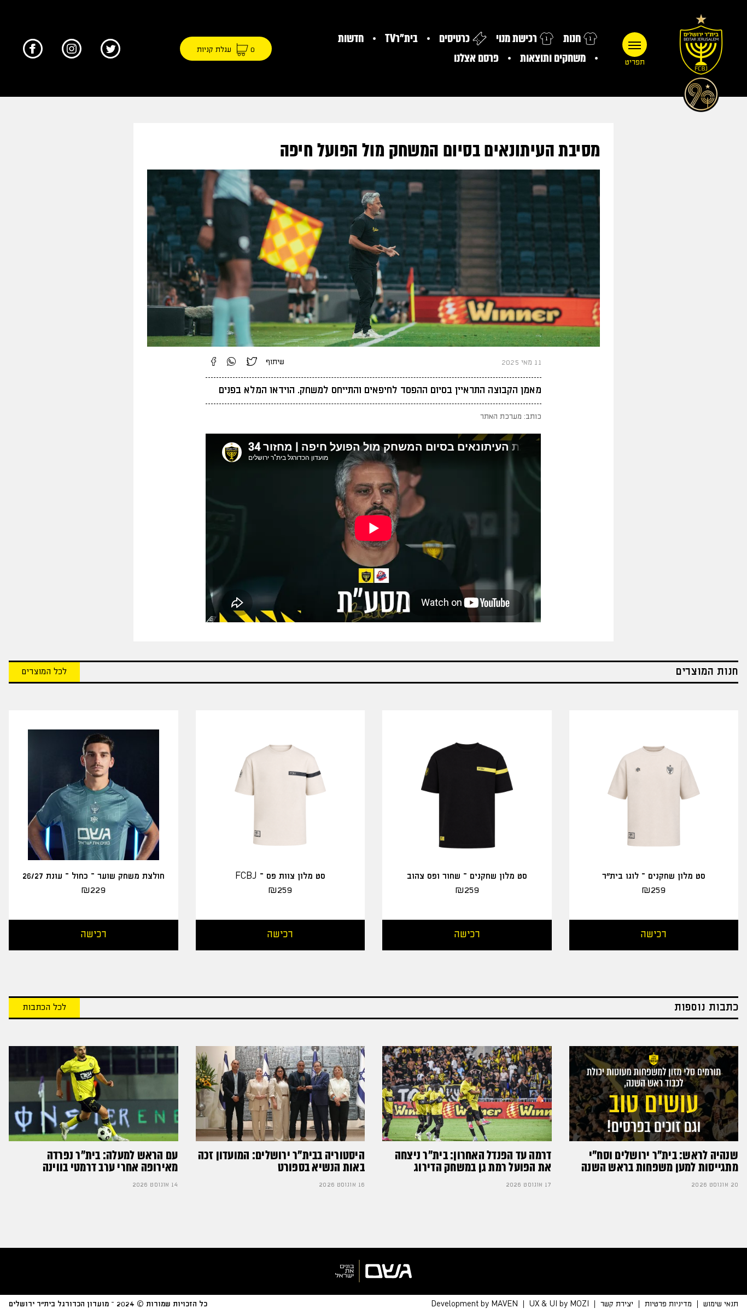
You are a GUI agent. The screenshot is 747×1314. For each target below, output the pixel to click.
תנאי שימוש (720, 1304)
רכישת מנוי (516, 38)
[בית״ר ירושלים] (701, 60)
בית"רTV (401, 38)
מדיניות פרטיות (668, 1304)
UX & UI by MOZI (559, 1304)
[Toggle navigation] (634, 44)
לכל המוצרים (44, 671)
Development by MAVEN (474, 1304)
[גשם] (373, 1271)
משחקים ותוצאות (553, 58)
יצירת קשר (616, 1304)
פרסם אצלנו (476, 58)
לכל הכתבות (44, 1007)
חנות (572, 38)
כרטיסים (454, 38)
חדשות (351, 38)
